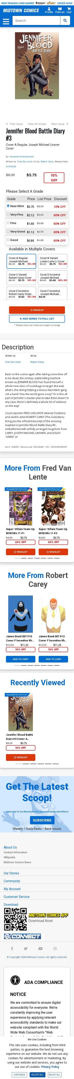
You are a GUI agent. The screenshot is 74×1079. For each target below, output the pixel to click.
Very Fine (16, 214)
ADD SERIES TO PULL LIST (38, 318)
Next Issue (57, 123)
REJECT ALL (55, 1075)
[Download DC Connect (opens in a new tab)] (39, 936)
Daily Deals (34, 828)
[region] (8, 512)
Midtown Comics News (17, 862)
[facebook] (12, 949)
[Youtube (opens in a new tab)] (40, 949)
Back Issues (53, 828)
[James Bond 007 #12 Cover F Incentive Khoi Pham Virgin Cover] (53, 614)
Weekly (18, 828)
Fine (13, 223)
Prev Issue (16, 123)
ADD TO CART (20, 659)
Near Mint (17, 206)
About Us (10, 847)
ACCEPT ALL (37, 1075)
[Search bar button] (65, 20)
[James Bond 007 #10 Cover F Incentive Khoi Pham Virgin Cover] (20, 614)
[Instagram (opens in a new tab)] (55, 949)
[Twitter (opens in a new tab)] (25, 949)
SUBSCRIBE (42, 820)
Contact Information (15, 852)
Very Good (17, 231)
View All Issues (37, 123)
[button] (49, 11)
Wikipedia (9, 857)
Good (14, 240)
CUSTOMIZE (19, 1075)
